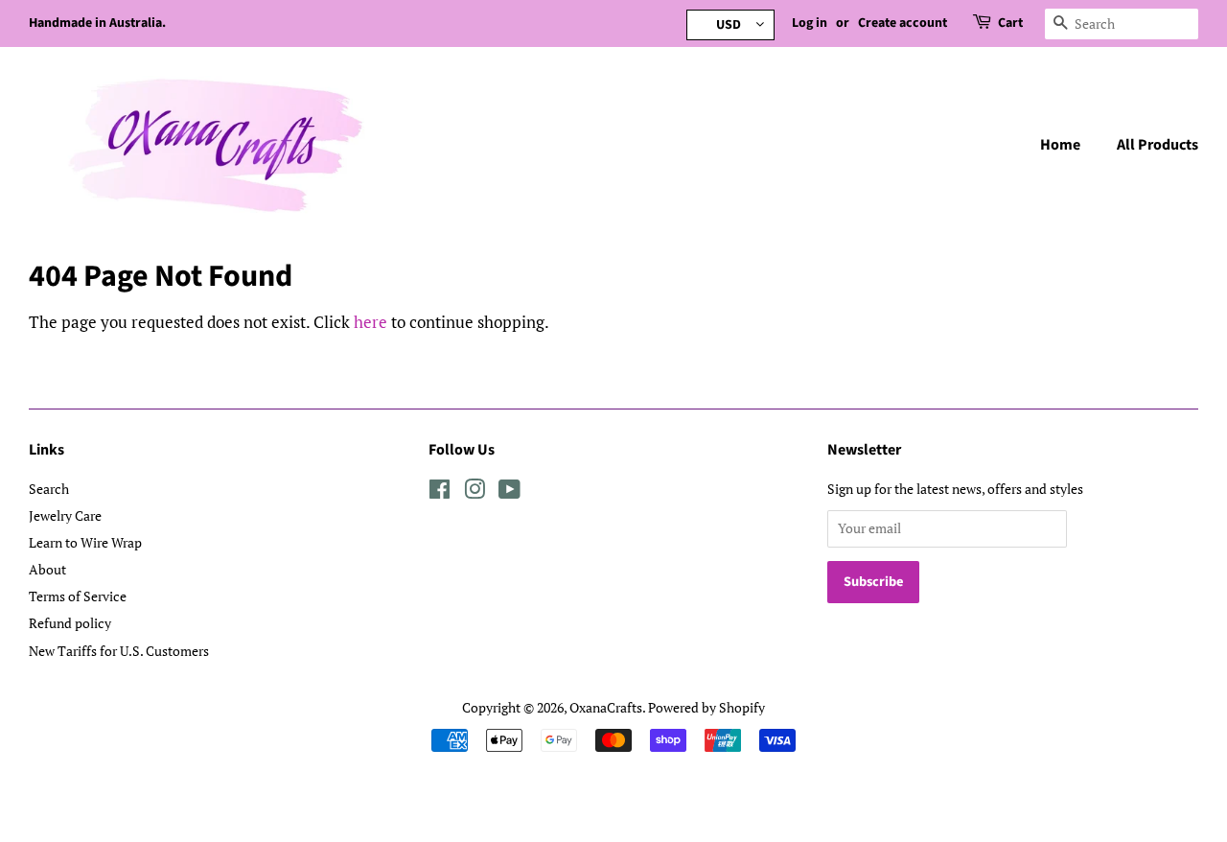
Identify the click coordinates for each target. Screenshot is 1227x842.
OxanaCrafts (605, 707)
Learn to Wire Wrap (85, 542)
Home (1060, 144)
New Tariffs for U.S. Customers (119, 651)
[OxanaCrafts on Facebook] (439, 492)
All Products (1157, 144)
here (370, 322)
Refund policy (70, 623)
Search (49, 488)
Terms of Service (78, 596)
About (47, 569)
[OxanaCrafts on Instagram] (474, 492)
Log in (809, 23)
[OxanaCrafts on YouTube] (509, 492)
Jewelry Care (65, 515)
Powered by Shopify (706, 707)
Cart (1010, 23)
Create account (902, 23)
